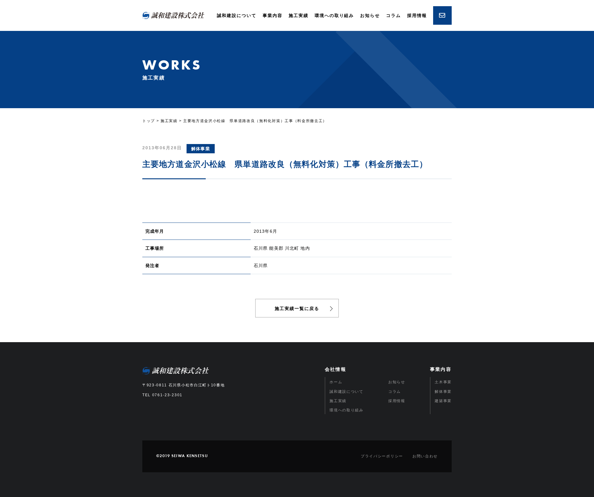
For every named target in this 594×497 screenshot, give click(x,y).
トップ (148, 121)
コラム (393, 15)
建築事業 (443, 401)
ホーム (335, 382)
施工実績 (298, 15)
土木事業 (443, 382)
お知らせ (370, 15)
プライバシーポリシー (382, 456)
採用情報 (417, 15)
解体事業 (443, 391)
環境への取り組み (334, 15)
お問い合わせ (425, 456)
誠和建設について (236, 15)
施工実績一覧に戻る (297, 308)
